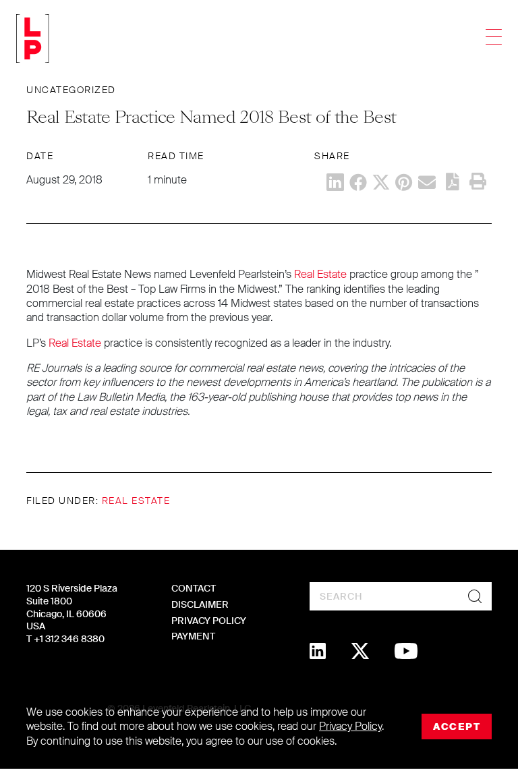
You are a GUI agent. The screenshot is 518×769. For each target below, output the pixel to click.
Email (427, 182)
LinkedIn (335, 182)
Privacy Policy (208, 621)
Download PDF (452, 182)
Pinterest (404, 182)
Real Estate (320, 274)
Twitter (381, 182)
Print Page (477, 181)
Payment (193, 636)
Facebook (358, 182)
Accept (456, 726)
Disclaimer (200, 604)
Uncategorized (71, 90)
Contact (193, 588)
